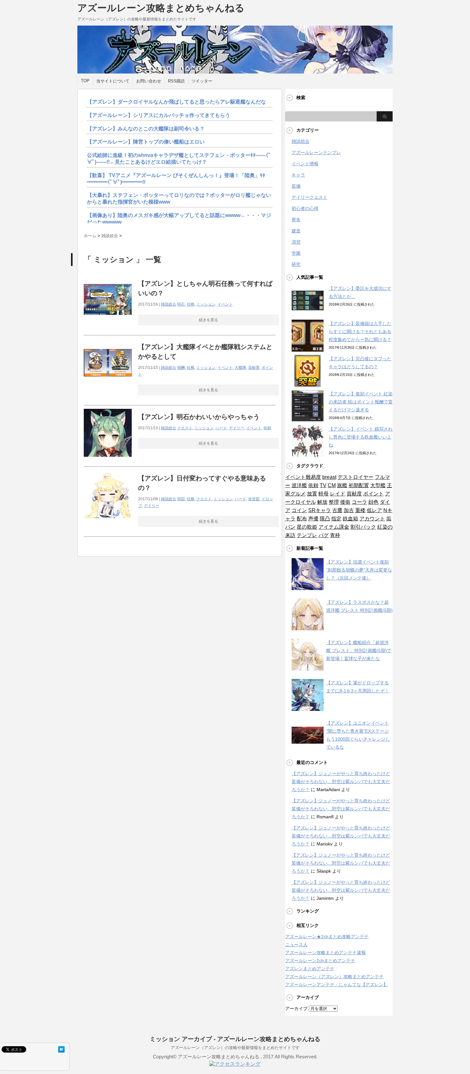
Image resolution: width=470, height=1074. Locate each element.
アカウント (372, 518)
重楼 (360, 510)
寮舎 (296, 219)
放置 (312, 493)
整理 (334, 502)
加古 (349, 510)
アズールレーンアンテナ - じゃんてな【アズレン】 (336, 984)
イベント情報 (305, 163)
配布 (302, 518)
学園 (296, 253)
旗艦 (342, 485)
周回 (181, 499)
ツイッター (202, 81)
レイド (337, 493)
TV (323, 485)
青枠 (335, 535)
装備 (296, 186)
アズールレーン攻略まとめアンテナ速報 (325, 952)
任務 (190, 304)
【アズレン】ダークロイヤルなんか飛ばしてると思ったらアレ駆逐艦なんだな (176, 102)
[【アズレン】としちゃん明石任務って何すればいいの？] (108, 327)
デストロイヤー (355, 477)
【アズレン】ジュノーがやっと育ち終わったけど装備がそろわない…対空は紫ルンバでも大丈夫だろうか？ (341, 781)
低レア (374, 510)
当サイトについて (112, 81)
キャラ (298, 174)
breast (329, 477)
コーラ (359, 502)
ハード (221, 428)
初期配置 (359, 485)
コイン (299, 510)
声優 (313, 518)
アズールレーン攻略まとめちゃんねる (161, 8)
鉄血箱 (350, 518)
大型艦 (378, 485)
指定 (336, 518)
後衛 (345, 502)
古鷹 (337, 510)
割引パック (363, 527)
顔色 (373, 502)
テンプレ (307, 535)
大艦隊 (240, 367)
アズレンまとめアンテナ (309, 968)
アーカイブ (296, 1008)
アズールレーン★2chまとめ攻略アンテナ (327, 936)
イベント (225, 304)
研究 (296, 264)
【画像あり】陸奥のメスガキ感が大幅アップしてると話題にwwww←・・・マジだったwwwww (179, 219)
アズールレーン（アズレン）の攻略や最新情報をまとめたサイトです (235, 1047)
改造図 (254, 499)
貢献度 (254, 367)
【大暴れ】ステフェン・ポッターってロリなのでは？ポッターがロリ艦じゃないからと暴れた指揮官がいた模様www (179, 198)
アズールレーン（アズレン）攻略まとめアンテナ (334, 976)
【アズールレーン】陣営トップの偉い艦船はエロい (146, 141)
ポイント (373, 493)
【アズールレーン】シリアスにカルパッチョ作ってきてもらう (158, 115)
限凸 (325, 518)
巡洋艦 (299, 485)
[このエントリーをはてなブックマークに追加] (61, 1049)
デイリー (236, 428)
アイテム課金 (333, 527)
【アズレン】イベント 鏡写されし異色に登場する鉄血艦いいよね (361, 436)
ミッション (205, 304)
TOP (85, 80)
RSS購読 (176, 81)
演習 (296, 242)
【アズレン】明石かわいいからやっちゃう (199, 416)
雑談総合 (168, 304)
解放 (322, 502)
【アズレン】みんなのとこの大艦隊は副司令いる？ (146, 128)
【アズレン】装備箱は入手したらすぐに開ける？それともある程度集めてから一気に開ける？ (360, 331)
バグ (323, 535)
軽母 (323, 493)
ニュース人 (296, 944)
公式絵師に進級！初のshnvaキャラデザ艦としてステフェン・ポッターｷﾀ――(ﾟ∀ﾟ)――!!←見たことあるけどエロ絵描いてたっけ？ (179, 158)
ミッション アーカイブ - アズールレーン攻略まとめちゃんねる (235, 1039)
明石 (181, 304)
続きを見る (208, 320)
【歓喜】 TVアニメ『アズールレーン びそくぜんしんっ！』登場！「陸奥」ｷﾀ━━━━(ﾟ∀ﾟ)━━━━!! (176, 179)
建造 (296, 230)
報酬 (181, 367)
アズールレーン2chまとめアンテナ (320, 960)
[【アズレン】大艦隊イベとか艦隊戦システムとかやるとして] (108, 390)
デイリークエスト (309, 197)
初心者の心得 (305, 208)
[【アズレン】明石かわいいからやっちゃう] (108, 460)
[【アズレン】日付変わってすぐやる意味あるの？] (108, 521)
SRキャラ (319, 510)
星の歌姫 (307, 527)
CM (332, 485)
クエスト (184, 428)
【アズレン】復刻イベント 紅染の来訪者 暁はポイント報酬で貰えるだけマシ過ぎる (361, 401)
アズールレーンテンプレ (316, 152)
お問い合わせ (148, 81)
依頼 (267, 428)
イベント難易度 (303, 477)
